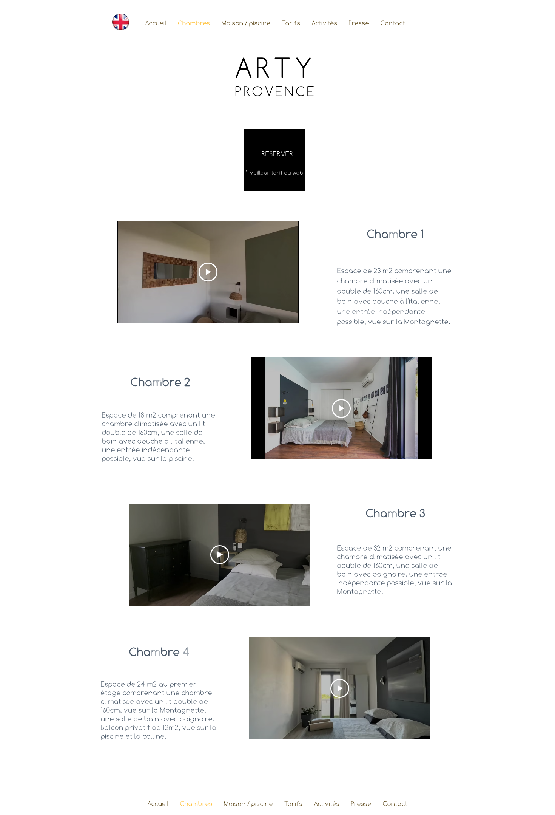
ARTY (276, 68)
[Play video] (208, 272)
